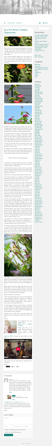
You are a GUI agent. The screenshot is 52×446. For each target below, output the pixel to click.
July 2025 (37, 87)
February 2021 (38, 121)
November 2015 (38, 203)
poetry (36, 73)
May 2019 (37, 151)
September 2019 (39, 144)
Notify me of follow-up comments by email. (15, 429)
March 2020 (37, 135)
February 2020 (38, 137)
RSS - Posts (38, 55)
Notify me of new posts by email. (13, 432)
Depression (37, 66)
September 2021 (39, 114)
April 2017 (37, 181)
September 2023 (39, 101)
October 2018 (38, 157)
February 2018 (38, 168)
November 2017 (38, 172)
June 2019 (37, 149)
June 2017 (37, 178)
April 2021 (37, 118)
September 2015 (39, 206)
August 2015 (38, 208)
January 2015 (38, 212)
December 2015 (38, 201)
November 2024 (38, 93)
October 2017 (38, 174)
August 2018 (38, 160)
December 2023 (38, 98)
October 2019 (38, 143)
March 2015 (37, 211)
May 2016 (37, 194)
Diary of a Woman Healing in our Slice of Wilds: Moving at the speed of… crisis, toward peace (42, 47)
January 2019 (38, 154)
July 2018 (37, 161)
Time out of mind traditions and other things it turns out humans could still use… (41, 37)
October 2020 (38, 127)
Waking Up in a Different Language (25, 324)
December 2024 (38, 92)
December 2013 (38, 222)
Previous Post (11, 23)
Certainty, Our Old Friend (41, 41)
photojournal (38, 72)
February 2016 (38, 198)
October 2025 (38, 86)
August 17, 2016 (26, 402)
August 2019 (38, 146)
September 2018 (39, 158)
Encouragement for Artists (41, 67)
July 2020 (37, 130)
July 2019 (37, 147)
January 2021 (38, 123)
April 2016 (37, 195)
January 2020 (38, 138)
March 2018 (37, 166)
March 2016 (37, 197)
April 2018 (37, 164)
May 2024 (37, 95)
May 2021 (37, 117)
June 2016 (37, 192)
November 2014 (38, 215)
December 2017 (38, 171)
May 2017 (37, 180)
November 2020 (38, 126)
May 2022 (37, 107)
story (36, 77)
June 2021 (37, 115)
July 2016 (37, 191)
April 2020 (37, 134)
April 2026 (37, 84)
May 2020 (37, 132)
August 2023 (38, 103)
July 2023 (37, 104)
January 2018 (38, 169)
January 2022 (38, 112)
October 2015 (38, 205)
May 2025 (37, 90)
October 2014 (38, 217)
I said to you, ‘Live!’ (40, 50)
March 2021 (37, 120)
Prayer (36, 75)
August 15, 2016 (12, 35)
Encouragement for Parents (41, 69)
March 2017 (37, 183)
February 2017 (38, 185)
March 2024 (37, 97)
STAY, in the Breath (26, 8)
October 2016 (38, 186)
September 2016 (39, 188)
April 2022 (37, 109)
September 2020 (39, 129)
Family (36, 70)
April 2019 (37, 152)
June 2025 (37, 89)
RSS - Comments (39, 57)
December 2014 (38, 214)
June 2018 (37, 163)
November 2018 (38, 155)
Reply (10, 392)
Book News (37, 64)
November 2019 (38, 141)
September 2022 (39, 106)
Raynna (46, 23)
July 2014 (37, 220)
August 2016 (38, 189)
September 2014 (39, 218)
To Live (36, 43)
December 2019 (38, 140)
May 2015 (37, 209)
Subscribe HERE (8, 336)
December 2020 (38, 124)
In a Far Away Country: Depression (16, 31)
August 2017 (38, 175)
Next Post (19, 23)
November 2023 (38, 100)
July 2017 (37, 177)
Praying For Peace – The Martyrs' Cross (13, 402)
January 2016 (38, 200)
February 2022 (38, 110)
